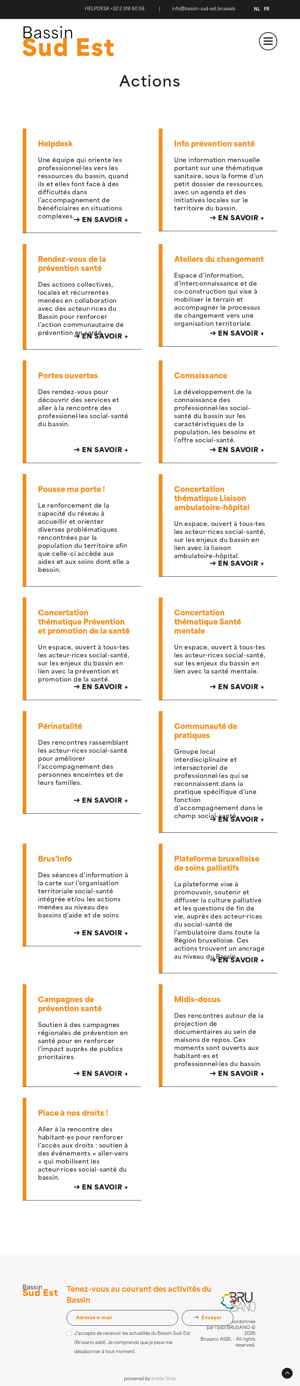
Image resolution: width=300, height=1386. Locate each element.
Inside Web (163, 1379)
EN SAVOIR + (104, 220)
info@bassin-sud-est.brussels (203, 9)
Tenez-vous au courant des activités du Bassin (139, 1295)
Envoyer (210, 1318)
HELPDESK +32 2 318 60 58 (115, 9)
